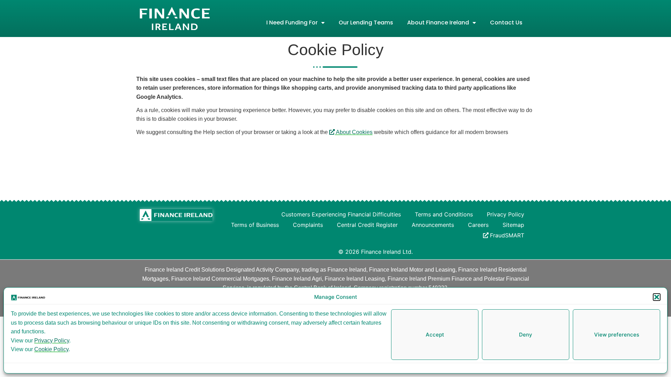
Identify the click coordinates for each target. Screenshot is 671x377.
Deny (525, 334)
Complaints (308, 224)
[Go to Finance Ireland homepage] (176, 215)
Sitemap (513, 224)
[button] (656, 297)
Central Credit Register (367, 224)
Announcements (433, 224)
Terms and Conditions (444, 214)
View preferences (616, 334)
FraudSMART (507, 235)
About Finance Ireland (438, 23)
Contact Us (506, 23)
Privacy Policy (51, 340)
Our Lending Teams (366, 23)
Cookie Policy (51, 349)
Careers (478, 224)
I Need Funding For (292, 23)
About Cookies (354, 132)
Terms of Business (255, 224)
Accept (435, 334)
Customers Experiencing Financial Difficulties (341, 214)
